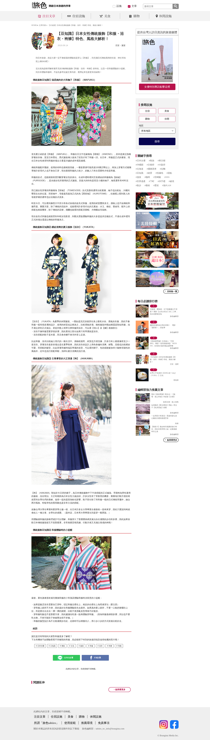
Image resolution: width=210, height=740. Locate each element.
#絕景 (149, 173)
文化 (72, 646)
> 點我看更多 (119, 689)
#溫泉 (138, 177)
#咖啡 (147, 177)
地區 (141, 125)
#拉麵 (162, 169)
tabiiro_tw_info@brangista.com (110, 728)
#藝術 (147, 185)
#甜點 (169, 173)
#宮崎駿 (157, 177)
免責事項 (103, 722)
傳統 (63, 646)
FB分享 (97, 658)
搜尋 (157, 141)
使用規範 (70, 722)
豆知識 (52, 646)
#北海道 (139, 169)
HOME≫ (34, 25)
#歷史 (156, 185)
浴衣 (101, 646)
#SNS (166, 177)
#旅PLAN (166, 185)
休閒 (167, 119)
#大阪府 (161, 165)
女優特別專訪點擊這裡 (157, 86)
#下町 (151, 181)
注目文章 (39, 716)
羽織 (119, 646)
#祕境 (171, 181)
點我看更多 (171, 440)
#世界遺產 (140, 181)
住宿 (147, 111)
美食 (167, 111)
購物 (147, 119)
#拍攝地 (159, 173)
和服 (91, 646)
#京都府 (150, 165)
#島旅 (151, 160)
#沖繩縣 (139, 165)
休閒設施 (95, 716)
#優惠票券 (151, 169)
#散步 (138, 185)
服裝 (82, 646)
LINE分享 (68, 658)
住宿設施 (56, 716)
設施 (119, 6)
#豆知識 (139, 173)
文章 (134, 6)
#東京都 (161, 160)
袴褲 (110, 646)
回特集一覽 (171, 291)
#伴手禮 (161, 181)
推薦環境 (87, 722)
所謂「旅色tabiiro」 (46, 722)
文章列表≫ (43, 25)
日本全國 (40, 646)
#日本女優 (140, 160)
